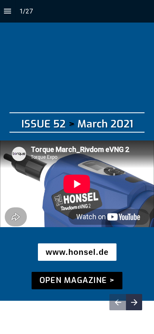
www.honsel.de (77, 252)
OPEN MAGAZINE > (77, 280)
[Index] (7, 11)
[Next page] (134, 302)
